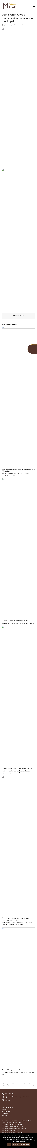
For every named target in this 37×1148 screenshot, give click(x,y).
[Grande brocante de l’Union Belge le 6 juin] (18, 696)
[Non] (35, 1141)
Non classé (20, 25)
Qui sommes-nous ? (8, 1107)
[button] (34, 6)
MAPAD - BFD (18, 316)
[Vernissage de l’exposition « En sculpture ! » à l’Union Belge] (18, 396)
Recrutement (6, 1111)
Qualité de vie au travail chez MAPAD (15, 621)
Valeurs (4, 1109)
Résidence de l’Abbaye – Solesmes (13, 1132)
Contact (4, 1115)
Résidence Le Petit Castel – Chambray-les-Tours (16, 1121)
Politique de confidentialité (21, 1144)
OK (9, 1144)
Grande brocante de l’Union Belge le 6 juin (17, 768)
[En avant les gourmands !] (18, 997)
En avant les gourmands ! (11, 1070)
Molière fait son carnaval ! (28, 1085)
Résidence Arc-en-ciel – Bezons (12, 1124)
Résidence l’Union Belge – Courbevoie (14, 1128)
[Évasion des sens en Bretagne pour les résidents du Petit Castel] (18, 845)
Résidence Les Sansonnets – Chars (12, 1126)
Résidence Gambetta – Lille (10, 1130)
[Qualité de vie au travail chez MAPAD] (18, 548)
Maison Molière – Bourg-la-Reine (12, 1123)
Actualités (5, 1113)
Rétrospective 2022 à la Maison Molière (10, 1085)
